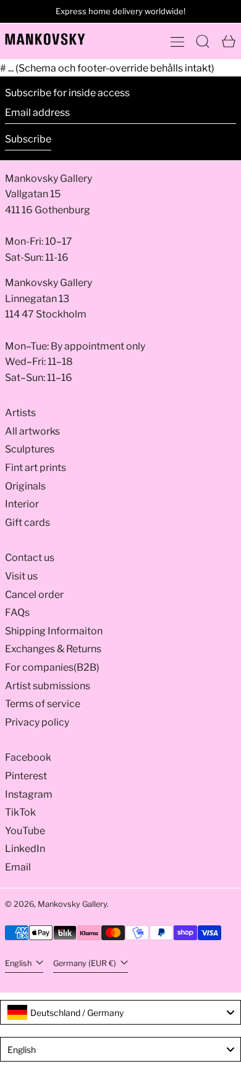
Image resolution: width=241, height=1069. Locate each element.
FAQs (17, 612)
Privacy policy (37, 722)
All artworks (32, 431)
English (19, 963)
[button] (202, 41)
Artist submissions (47, 686)
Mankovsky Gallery (72, 904)
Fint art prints (35, 467)
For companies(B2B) (52, 667)
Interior (22, 504)
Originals (25, 486)
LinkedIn (25, 848)
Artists (20, 413)
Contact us (29, 557)
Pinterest (26, 776)
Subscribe (28, 139)
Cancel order (34, 594)
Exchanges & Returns (53, 649)
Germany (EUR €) (85, 963)
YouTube (25, 831)
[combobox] (120, 1012)
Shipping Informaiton (54, 631)
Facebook (28, 757)
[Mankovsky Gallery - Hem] (45, 39)
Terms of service (42, 704)
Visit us (21, 576)
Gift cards (27, 522)
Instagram (29, 794)
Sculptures (29, 449)
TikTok (20, 812)
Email (18, 867)
